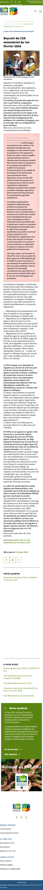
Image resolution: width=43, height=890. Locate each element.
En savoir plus (11, 749)
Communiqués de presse (9, 833)
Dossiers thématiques (16, 21)
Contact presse (5, 829)
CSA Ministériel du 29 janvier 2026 (18, 696)
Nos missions (11, 754)
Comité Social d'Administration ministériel (18, 31)
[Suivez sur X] (15, 1)
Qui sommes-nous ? (7, 843)
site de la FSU (16, 4)
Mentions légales (6, 865)
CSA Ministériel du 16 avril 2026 (17, 683)
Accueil (5, 21)
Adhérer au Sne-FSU (8, 851)
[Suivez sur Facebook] (11, 1)
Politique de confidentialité (10, 869)
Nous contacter (5, 861)
